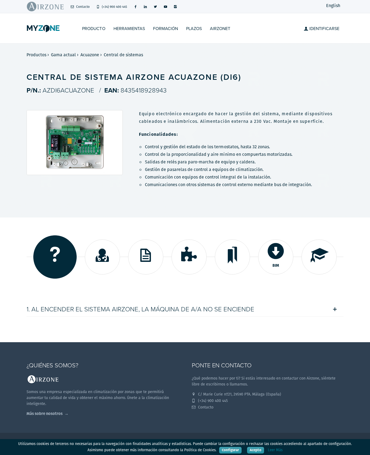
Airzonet (220, 28)
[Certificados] (232, 257)
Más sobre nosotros (45, 413)
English (333, 5)
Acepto (255, 450)
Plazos (194, 28)
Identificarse (323, 28)
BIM (275, 265)
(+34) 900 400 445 (114, 6)
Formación (165, 28)
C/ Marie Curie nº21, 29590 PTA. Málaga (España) (239, 394)
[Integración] (189, 257)
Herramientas (129, 28)
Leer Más (275, 450)
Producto (93, 28)
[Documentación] (145, 257)
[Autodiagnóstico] (102, 257)
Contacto (82, 6)
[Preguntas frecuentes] (55, 257)
